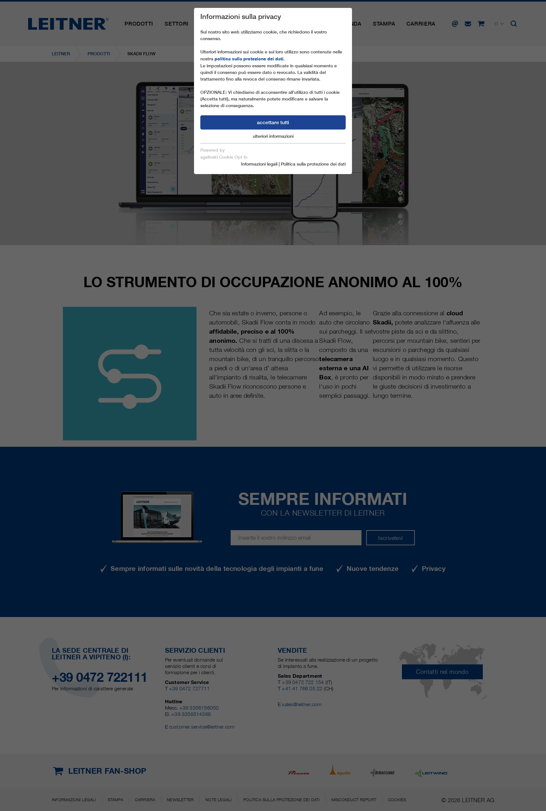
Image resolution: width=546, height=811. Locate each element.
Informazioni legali (259, 163)
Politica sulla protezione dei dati (313, 163)
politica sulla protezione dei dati (249, 59)
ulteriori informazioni (273, 136)
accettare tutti (273, 122)
